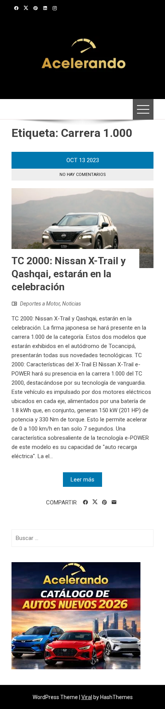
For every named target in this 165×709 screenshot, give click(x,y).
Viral (86, 697)
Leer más (82, 479)
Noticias (71, 304)
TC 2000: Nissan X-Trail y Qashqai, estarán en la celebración (68, 274)
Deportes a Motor (40, 304)
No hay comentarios (82, 174)
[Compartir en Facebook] (85, 502)
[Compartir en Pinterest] (104, 502)
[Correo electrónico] (114, 502)
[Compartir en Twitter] (95, 502)
